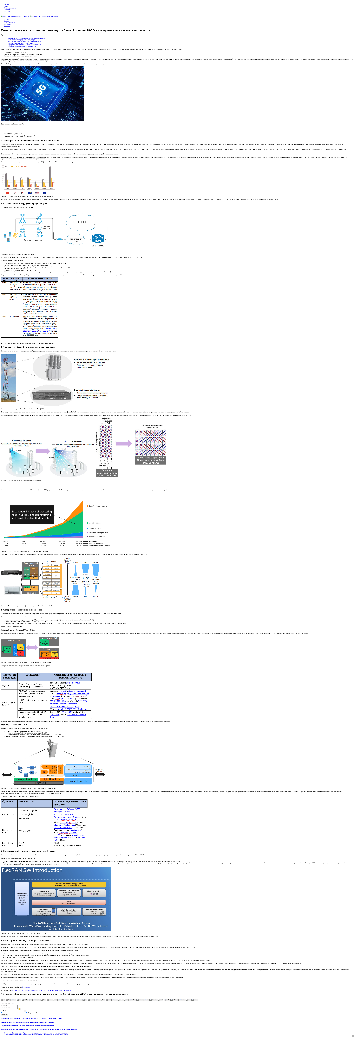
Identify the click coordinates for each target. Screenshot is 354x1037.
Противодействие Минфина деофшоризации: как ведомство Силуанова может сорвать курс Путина (36, 1034)
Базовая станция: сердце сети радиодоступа (21, 40)
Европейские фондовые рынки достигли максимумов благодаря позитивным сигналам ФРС (32, 1018)
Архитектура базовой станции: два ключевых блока (24, 41)
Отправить (4, 1014)
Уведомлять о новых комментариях (14, 1013)
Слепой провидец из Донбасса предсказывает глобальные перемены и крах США (28, 1022)
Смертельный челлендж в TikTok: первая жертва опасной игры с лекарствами (27, 1025)
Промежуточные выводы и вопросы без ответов (23, 46)
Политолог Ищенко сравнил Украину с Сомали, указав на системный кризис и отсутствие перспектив (36, 1033)
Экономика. (26, 987)
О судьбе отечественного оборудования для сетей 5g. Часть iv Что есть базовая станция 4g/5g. (41, 990)
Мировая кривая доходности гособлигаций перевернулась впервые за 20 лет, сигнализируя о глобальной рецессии (39, 1029)
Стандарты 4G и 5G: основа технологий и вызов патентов (26, 38)
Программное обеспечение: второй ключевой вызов (24, 44)
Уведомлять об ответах (34, 1013)
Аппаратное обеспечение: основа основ (20, 43)
